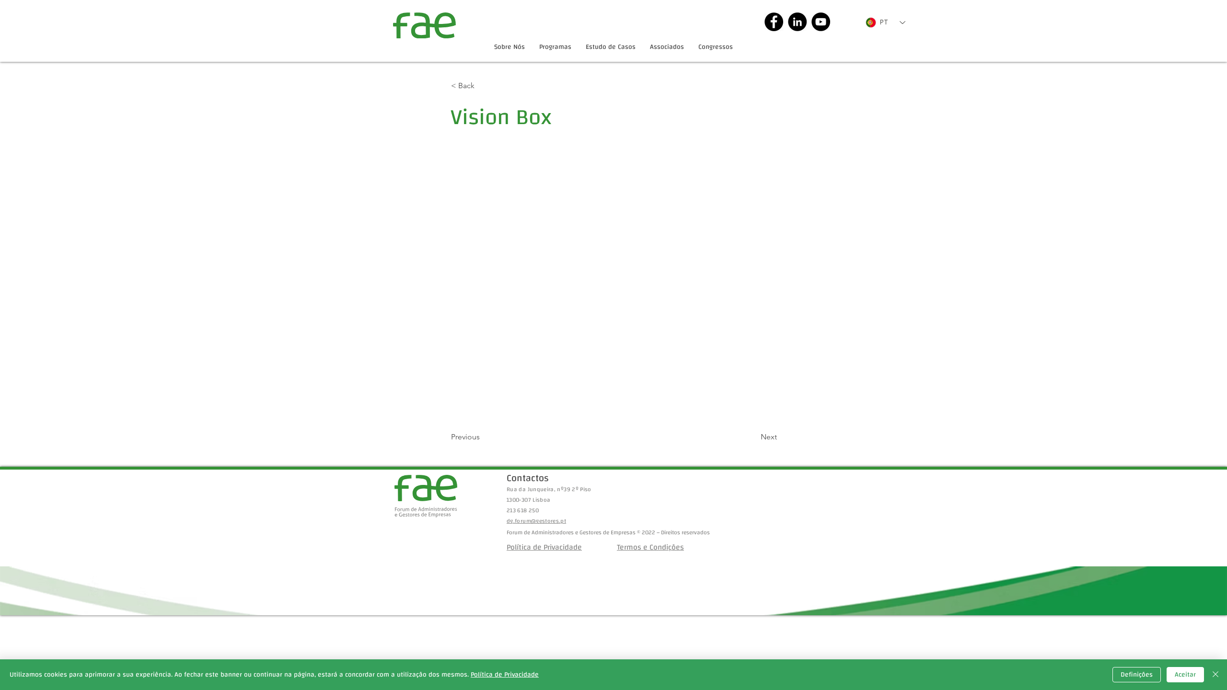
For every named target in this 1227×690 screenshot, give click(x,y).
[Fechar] (1215, 674)
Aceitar (1185, 674)
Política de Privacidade (505, 674)
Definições (1137, 674)
